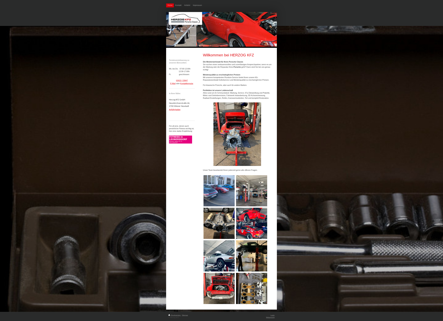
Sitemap (185, 315)
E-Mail (173, 84)
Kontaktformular (186, 84)
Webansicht (270, 317)
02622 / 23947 (182, 81)
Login (273, 315)
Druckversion (176, 315)
